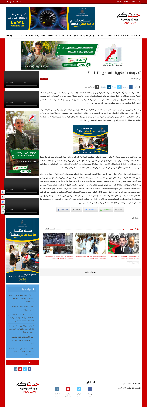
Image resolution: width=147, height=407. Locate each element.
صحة (43, 35)
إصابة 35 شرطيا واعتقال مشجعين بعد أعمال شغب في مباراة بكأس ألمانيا (22, 340)
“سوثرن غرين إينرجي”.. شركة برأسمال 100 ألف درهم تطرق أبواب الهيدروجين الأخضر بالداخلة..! (21, 329)
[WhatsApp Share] (3, 207)
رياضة (37, 35)
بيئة (31, 35)
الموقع (119, 2)
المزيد (25, 35)
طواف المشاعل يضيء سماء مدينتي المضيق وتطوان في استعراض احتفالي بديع (21, 351)
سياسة (126, 35)
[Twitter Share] (3, 197)
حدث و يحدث (44, 79)
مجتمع (96, 35)
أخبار (117, 35)
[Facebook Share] (3, 192)
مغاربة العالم (72, 35)
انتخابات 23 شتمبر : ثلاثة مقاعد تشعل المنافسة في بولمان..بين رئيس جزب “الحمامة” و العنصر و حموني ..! (21, 318)
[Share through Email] (3, 211)
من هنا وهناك (85, 35)
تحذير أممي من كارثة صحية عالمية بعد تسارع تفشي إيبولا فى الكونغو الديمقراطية (21, 298)
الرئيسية (134, 35)
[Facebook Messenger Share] (3, 202)
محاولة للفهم (106, 35)
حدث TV (50, 35)
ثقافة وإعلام (60, 35)
